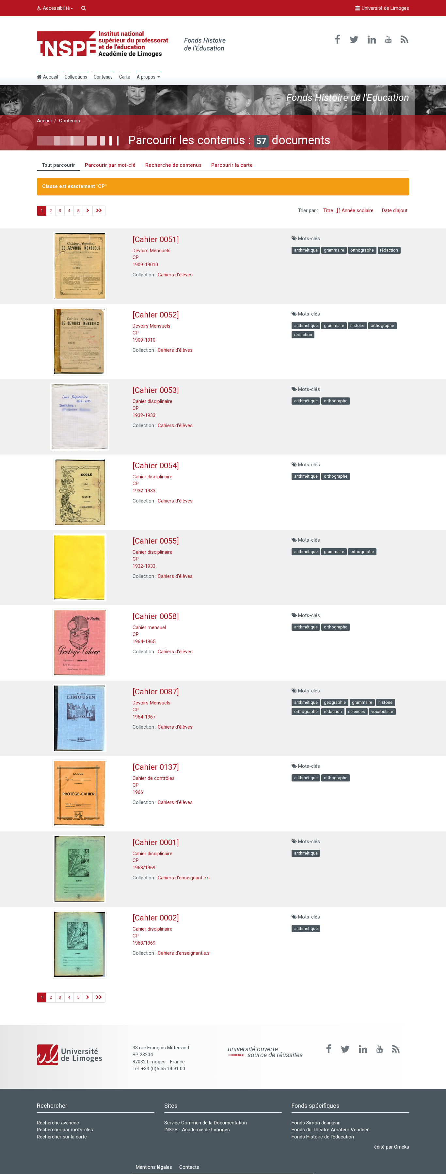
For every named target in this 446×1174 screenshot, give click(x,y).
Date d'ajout (394, 210)
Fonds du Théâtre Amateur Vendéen (331, 1130)
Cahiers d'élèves (175, 275)
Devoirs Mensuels (151, 251)
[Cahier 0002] (156, 917)
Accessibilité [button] (55, 8)
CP (136, 257)
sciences (356, 711)
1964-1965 (144, 641)
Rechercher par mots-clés (65, 1130)
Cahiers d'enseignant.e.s (184, 878)
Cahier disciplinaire (152, 401)
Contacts (189, 1167)
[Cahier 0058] (156, 616)
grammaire (334, 250)
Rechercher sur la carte (62, 1137)
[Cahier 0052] (156, 314)
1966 (138, 792)
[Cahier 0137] (156, 767)
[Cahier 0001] (156, 842)
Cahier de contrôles (154, 778)
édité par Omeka (391, 1147)
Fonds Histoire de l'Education (323, 1137)
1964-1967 (144, 717)
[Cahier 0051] (156, 239)
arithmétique (306, 250)
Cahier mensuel (149, 627)
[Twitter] (354, 39)
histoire (357, 325)
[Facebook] (337, 39)
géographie (335, 702)
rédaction (389, 250)
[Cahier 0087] (156, 691)
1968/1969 (144, 868)
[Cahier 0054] (156, 465)
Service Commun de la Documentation (205, 1123)
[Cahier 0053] (156, 390)
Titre (328, 210)
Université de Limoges (384, 8)
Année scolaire (358, 210)
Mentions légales (154, 1167)
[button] (148, 77)
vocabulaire (382, 711)
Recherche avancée (58, 1123)
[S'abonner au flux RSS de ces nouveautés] (396, 1049)
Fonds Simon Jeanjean (316, 1123)
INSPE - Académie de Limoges (197, 1130)
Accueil (45, 121)
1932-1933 (144, 415)
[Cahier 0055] (156, 541)
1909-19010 (145, 265)
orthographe (362, 250)
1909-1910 (144, 340)
